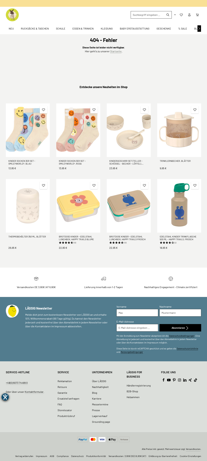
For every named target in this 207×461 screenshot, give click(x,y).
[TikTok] (195, 380)
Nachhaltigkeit (100, 386)
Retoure (62, 386)
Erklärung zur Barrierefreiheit (163, 456)
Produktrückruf (66, 415)
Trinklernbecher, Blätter (175, 161)
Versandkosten (193, 449)
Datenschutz (77, 456)
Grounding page (101, 421)
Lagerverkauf (99, 415)
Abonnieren (178, 327)
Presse (96, 410)
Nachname (165, 306)
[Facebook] (164, 380)
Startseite (116, 51)
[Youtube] (169, 380)
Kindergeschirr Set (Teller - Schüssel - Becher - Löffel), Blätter (125, 162)
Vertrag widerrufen (24, 456)
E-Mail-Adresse (125, 321)
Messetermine (100, 404)
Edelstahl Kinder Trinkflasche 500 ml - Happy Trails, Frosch (178, 238)
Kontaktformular (34, 391)
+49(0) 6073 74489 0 (17, 382)
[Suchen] (168, 15)
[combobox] (147, 15)
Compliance (63, 456)
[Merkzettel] (181, 15)
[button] (78, 243)
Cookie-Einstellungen (190, 456)
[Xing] (190, 380)
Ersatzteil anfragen (68, 398)
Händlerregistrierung (139, 385)
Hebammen (133, 397)
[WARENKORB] (197, 15)
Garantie (62, 392)
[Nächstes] (199, 28)
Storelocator (65, 410)
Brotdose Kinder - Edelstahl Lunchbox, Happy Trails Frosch (127, 238)
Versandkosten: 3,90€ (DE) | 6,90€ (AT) (127, 456)
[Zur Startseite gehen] (12, 14)
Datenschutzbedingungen (181, 335)
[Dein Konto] (189, 15)
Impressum (41, 456)
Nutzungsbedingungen (132, 352)
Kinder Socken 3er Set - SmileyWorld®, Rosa (72, 162)
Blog (94, 392)
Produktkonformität (96, 456)
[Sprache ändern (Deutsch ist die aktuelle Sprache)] (174, 15)
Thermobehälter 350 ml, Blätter (27, 236)
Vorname (121, 306)
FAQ (60, 404)
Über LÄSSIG (99, 381)
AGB (52, 456)
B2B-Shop (132, 391)
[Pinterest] (174, 380)
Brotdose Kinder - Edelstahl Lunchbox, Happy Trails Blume (76, 238)
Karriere (96, 398)
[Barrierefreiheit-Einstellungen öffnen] (5, 397)
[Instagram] (180, 380)
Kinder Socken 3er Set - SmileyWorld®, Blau (21, 162)
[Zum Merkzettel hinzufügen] (43, 109)
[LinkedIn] (185, 380)
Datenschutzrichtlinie (187, 348)
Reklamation (65, 381)
